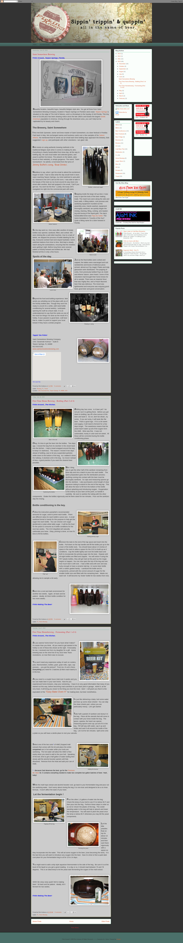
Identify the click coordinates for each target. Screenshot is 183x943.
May (120, 90)
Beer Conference (121, 131)
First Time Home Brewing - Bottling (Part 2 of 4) (53, 400)
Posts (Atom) (75, 927)
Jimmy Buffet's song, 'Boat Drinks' (50, 164)
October (121, 66)
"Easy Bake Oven (54, 691)
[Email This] (67, 386)
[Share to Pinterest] (75, 386)
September (122, 69)
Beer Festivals (120, 134)
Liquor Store (119, 161)
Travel (46, 388)
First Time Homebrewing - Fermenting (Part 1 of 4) (54, 632)
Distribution (119, 152)
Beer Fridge (119, 137)
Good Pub (67, 44)
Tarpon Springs (101, 112)
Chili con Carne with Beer (131, 241)
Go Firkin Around (44, 44)
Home (34, 44)
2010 (119, 61)
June (121, 76)
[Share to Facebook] (73, 386)
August (121, 71)
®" (65, 691)
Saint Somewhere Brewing (44, 54)
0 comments (57, 386)
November (122, 63)
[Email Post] (64, 386)
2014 (119, 53)
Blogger (119, 939)
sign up (44, 140)
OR (117, 167)
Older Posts (105, 921)
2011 (119, 59)
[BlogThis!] (69, 386)
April (120, 93)
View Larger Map (36, 381)
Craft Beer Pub (120, 149)
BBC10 (118, 125)
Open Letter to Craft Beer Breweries (134, 231)
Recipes (118, 170)
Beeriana (118, 140)
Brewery (39, 388)
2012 (119, 56)
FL (43, 388)
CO (117, 146)
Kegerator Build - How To (130, 250)
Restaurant (119, 173)
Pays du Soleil (97, 216)
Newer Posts (37, 921)
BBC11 (118, 128)
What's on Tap (57, 44)
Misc (117, 164)
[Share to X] (71, 386)
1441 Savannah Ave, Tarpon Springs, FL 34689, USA (52, 390)
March (121, 96)
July (120, 74)
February (122, 98)
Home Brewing (43, 621)
